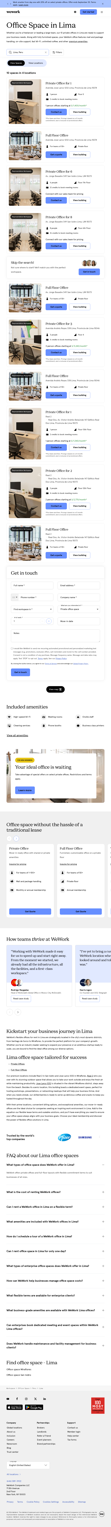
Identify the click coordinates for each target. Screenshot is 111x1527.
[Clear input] (46, 52)
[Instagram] (26, 1398)
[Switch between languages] (75, 12)
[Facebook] (17, 1398)
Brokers (41, 1428)
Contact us (72, 1428)
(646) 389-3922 (14, 1481)
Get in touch (89, 271)
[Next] (10, 3)
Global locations (14, 1428)
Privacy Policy (61, 659)
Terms (40, 659)
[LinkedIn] (44, 1398)
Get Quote (30, 911)
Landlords (41, 1432)
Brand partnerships (46, 1444)
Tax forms (71, 1440)
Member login (73, 1432)
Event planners (44, 1440)
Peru (34, 1388)
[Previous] (7, 3)
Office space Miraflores (18, 1369)
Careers (10, 1440)
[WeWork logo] (13, 11)
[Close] (103, 4)
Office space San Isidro (18, 1375)
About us (11, 1432)
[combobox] (15, 597)
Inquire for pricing (17, 864)
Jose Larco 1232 (43, 1083)
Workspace (10, 1388)
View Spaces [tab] (16, 63)
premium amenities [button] (78, 41)
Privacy (10, 1502)
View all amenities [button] (17, 735)
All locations (12, 1474)
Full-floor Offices (19, 1070)
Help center (73, 1436)
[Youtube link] (7, 1398)
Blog (9, 1448)
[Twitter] (35, 1398)
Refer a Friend (44, 1436)
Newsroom (12, 1444)
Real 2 (90, 1076)
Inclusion (11, 1436)
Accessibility (68, 1502)
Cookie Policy (33, 1502)
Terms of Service (51, 664)
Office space (23, 1388)
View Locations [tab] (36, 63)
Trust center (12, 1452)
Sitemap (82, 1502)
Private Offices (18, 1064)
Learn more (23, 5)
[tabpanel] (55, 317)
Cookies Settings (51, 1502)
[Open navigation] (102, 12)
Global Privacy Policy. (81, 664)
